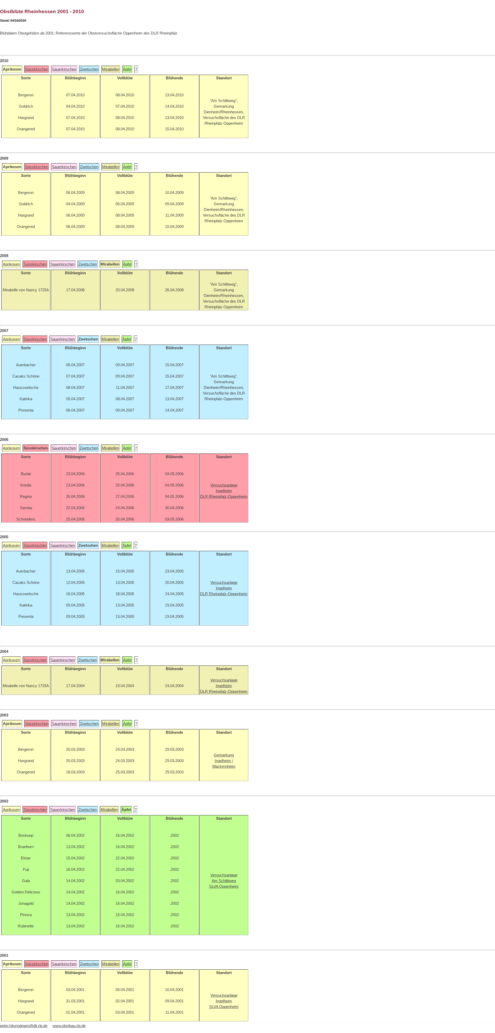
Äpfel (127, 69)
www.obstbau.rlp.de (69, 1026)
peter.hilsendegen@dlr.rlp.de (23, 1026)
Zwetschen (89, 69)
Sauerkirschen (64, 69)
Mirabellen (110, 69)
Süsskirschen (36, 69)
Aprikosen (11, 264)
